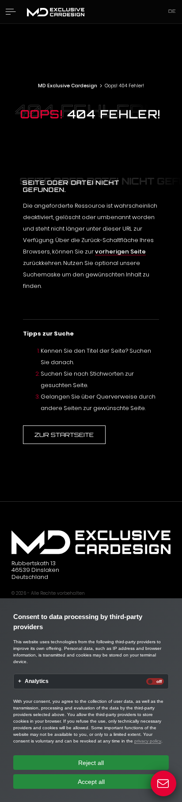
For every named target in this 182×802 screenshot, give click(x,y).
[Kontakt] (164, 784)
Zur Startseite (64, 434)
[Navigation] (11, 12)
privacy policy (147, 741)
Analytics (37, 681)
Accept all (91, 781)
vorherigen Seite (120, 251)
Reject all (91, 762)
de (172, 11)
